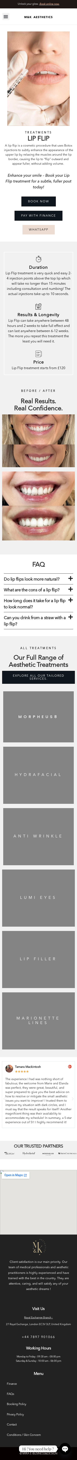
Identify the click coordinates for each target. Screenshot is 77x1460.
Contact (12, 1424)
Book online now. (49, 4)
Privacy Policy (15, 1414)
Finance (12, 1383)
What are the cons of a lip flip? (32, 590)
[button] (5, 16)
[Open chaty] (65, 1449)
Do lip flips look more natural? (31, 579)
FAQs (10, 1394)
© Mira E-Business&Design (38, 1453)
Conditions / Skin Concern (24, 1435)
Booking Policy (16, 1404)
